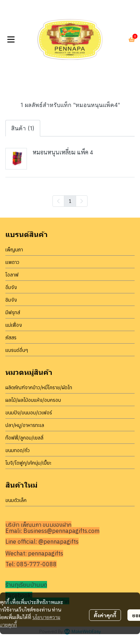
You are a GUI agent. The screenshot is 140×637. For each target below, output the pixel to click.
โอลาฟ (12, 274)
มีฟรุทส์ (12, 312)
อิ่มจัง (11, 287)
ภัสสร (11, 337)
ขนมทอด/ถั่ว (17, 450)
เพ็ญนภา (14, 249)
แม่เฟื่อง (13, 325)
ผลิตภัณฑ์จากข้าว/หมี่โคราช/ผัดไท (38, 387)
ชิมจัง (11, 300)
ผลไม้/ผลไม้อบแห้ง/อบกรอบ (33, 400)
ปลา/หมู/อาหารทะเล (24, 425)
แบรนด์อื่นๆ (16, 350)
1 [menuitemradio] (70, 200)
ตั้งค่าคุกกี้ (105, 615)
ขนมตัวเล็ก (16, 500)
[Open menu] (11, 39)
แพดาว (12, 262)
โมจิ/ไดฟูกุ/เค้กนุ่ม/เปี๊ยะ (28, 463)
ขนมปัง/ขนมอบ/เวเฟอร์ (28, 412)
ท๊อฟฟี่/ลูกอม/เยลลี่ (24, 437)
